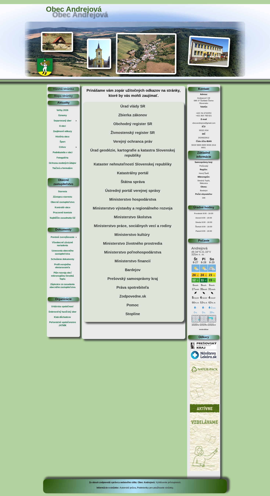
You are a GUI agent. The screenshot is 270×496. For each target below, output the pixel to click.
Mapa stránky (63, 95)
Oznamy (62, 115)
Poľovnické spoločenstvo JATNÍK (62, 324)
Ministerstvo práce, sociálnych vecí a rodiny (132, 226)
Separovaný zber (62, 120)
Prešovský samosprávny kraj (132, 279)
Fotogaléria (62, 157)
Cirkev (62, 147)
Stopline (132, 314)
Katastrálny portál (132, 173)
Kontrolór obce (62, 207)
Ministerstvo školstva (133, 217)
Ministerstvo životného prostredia (132, 243)
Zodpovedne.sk (132, 296)
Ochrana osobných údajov (62, 163)
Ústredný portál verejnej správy (132, 191)
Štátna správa (133, 182)
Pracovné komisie (62, 212)
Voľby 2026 (62, 110)
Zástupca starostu (62, 197)
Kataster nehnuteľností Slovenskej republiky (133, 164)
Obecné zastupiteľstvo (62, 202)
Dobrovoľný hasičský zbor (62, 312)
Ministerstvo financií (133, 261)
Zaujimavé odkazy (62, 131)
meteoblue (203, 329)
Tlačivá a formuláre (62, 168)
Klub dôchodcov (62, 317)
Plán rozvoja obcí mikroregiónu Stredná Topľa (62, 275)
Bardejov (133, 270)
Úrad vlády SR (132, 106)
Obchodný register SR (132, 124)
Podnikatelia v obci (62, 152)
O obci (62, 126)
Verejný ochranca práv (132, 141)
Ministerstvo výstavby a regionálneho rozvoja (132, 208)
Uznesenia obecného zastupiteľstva (62, 252)
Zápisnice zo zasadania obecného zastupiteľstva (62, 286)
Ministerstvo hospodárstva (132, 199)
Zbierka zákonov (132, 115)
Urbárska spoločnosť (62, 306)
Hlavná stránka (63, 88)
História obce (62, 136)
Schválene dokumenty (62, 259)
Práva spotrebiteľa (132, 287)
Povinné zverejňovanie (62, 237)
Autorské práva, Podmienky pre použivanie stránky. (146, 487)
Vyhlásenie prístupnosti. (168, 482)
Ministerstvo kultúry (132, 235)
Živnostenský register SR (133, 133)
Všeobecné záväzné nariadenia (62, 244)
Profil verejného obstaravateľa (62, 266)
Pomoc (133, 305)
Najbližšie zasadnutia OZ (62, 218)
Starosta (62, 191)
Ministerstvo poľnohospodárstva (132, 252)
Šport (62, 142)
